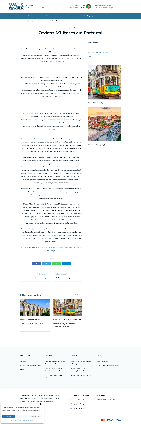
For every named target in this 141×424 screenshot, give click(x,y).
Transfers (46, 16)
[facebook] (36, 263)
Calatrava (27, 77)
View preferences (35, 416)
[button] (41, 404)
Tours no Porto (93, 145)
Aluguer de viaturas (57, 16)
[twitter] (46, 263)
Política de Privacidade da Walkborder (26, 420)
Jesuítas (25, 113)
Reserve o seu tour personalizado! (98, 52)
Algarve (61, 61)
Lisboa (41, 61)
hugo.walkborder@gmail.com (105, 399)
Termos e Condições (102, 361)
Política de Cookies (13, 420)
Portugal (65, 28)
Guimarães (55, 145)
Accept (8, 416)
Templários (49, 49)
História (59, 28)
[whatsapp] (56, 263)
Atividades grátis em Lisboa (31, 324)
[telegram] (66, 263)
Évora (63, 77)
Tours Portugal (29, 5)
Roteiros (36, 16)
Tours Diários (27, 16)
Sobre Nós (69, 16)
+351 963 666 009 (79, 8)
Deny (21, 416)
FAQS (89, 57)
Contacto (78, 16)
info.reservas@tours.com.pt (104, 8)
